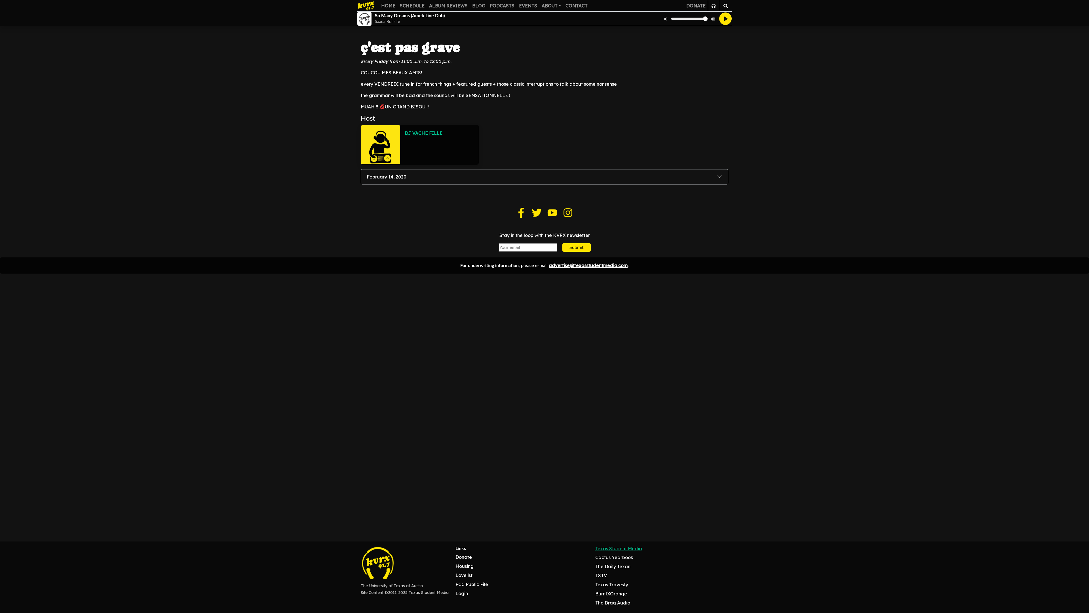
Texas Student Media (618, 548)
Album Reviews (448, 6)
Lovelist (463, 575)
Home (388, 6)
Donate (463, 557)
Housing (464, 566)
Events (528, 6)
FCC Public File (471, 584)
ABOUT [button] (550, 6)
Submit (576, 247)
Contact (576, 6)
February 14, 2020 (386, 177)
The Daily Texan (612, 566)
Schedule (412, 6)
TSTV (601, 575)
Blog (478, 6)
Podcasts (502, 6)
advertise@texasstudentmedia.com (588, 265)
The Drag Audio (612, 603)
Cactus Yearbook (614, 557)
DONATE (696, 6)
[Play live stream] (725, 18)
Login (461, 593)
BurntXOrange (611, 594)
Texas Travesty (611, 584)
